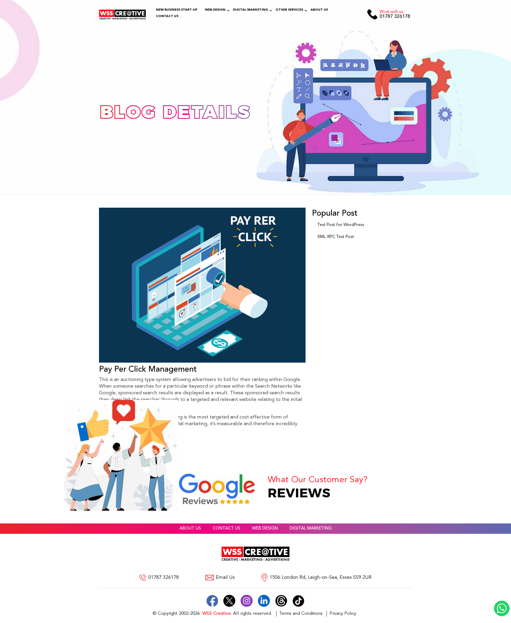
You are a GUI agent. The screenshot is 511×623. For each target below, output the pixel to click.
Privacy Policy (342, 613)
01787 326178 (395, 14)
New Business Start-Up (176, 9)
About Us (319, 9)
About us (190, 528)
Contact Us (167, 16)
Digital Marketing (250, 9)
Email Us (225, 577)
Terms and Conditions (301, 613)
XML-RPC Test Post (335, 237)
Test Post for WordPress (340, 225)
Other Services (289, 9)
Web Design (215, 9)
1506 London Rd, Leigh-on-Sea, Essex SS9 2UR (321, 577)
